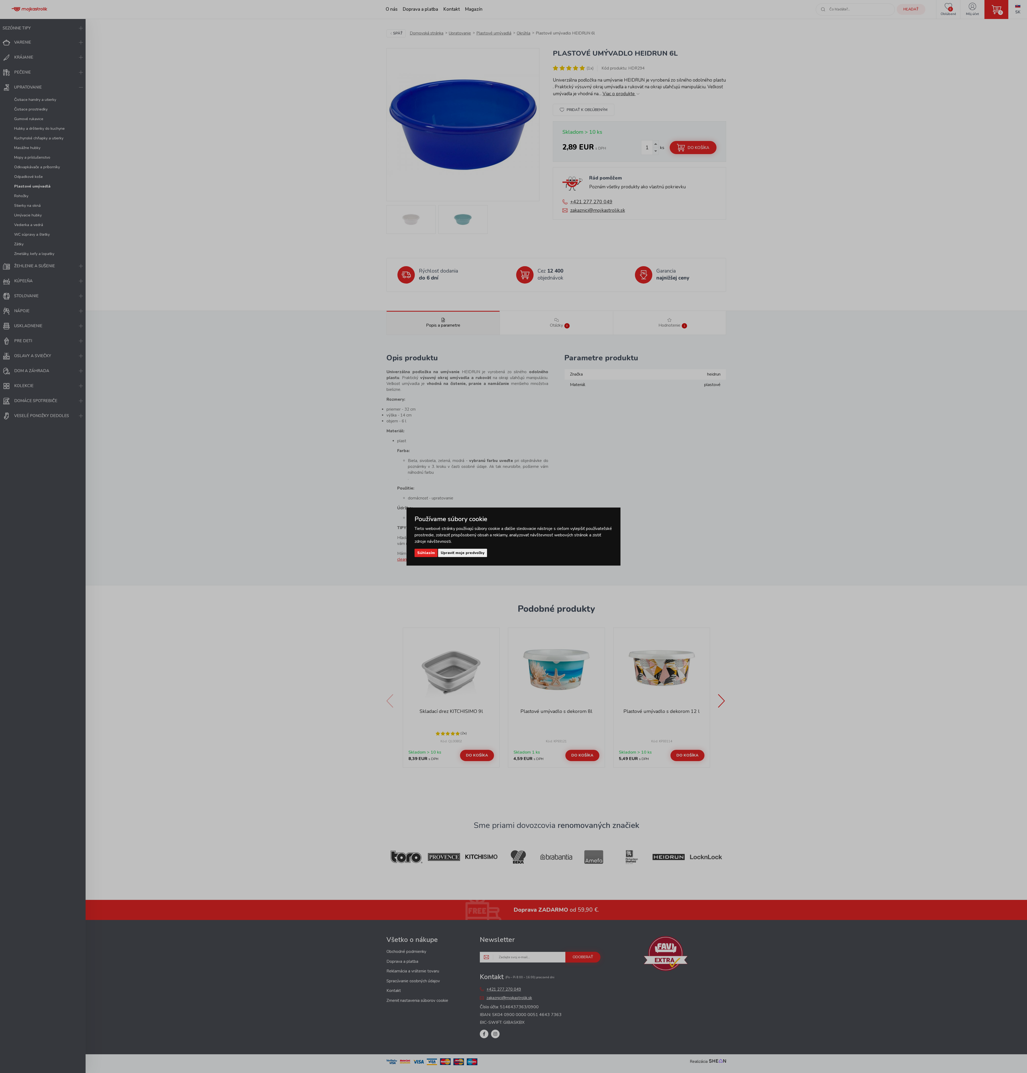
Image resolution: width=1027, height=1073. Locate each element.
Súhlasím (426, 552)
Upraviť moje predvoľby (462, 552)
